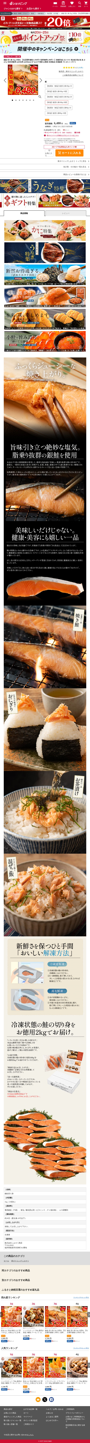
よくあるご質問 (52, 1417)
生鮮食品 (41, 13)
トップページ (5, 13)
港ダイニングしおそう (20, 1261)
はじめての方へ (52, 1420)
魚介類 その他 (52, 13)
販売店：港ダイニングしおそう (71, 71)
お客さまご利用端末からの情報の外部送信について (75, 1419)
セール (6, 1261)
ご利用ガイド (28, 1424)
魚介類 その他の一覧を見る (74, 167)
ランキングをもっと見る (81, 1297)
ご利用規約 (70, 1409)
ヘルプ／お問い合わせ (55, 1409)
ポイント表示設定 (30, 1420)
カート (26, 1413)
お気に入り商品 (10, 1413)
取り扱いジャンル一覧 (12, 1420)
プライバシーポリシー (74, 1413)
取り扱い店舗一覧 (11, 1424)
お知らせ (49, 1413)
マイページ (27, 1417)
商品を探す (8, 1409)
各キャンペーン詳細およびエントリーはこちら (63, 135)
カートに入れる (69, 153)
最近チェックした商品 (12, 1417)
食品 (32, 13)
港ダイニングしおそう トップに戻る (72, 161)
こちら (31, 1435)
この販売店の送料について (72, 75)
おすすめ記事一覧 (30, 1409)
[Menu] (5, 3)
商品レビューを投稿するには (74, 174)
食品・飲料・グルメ (21, 13)
